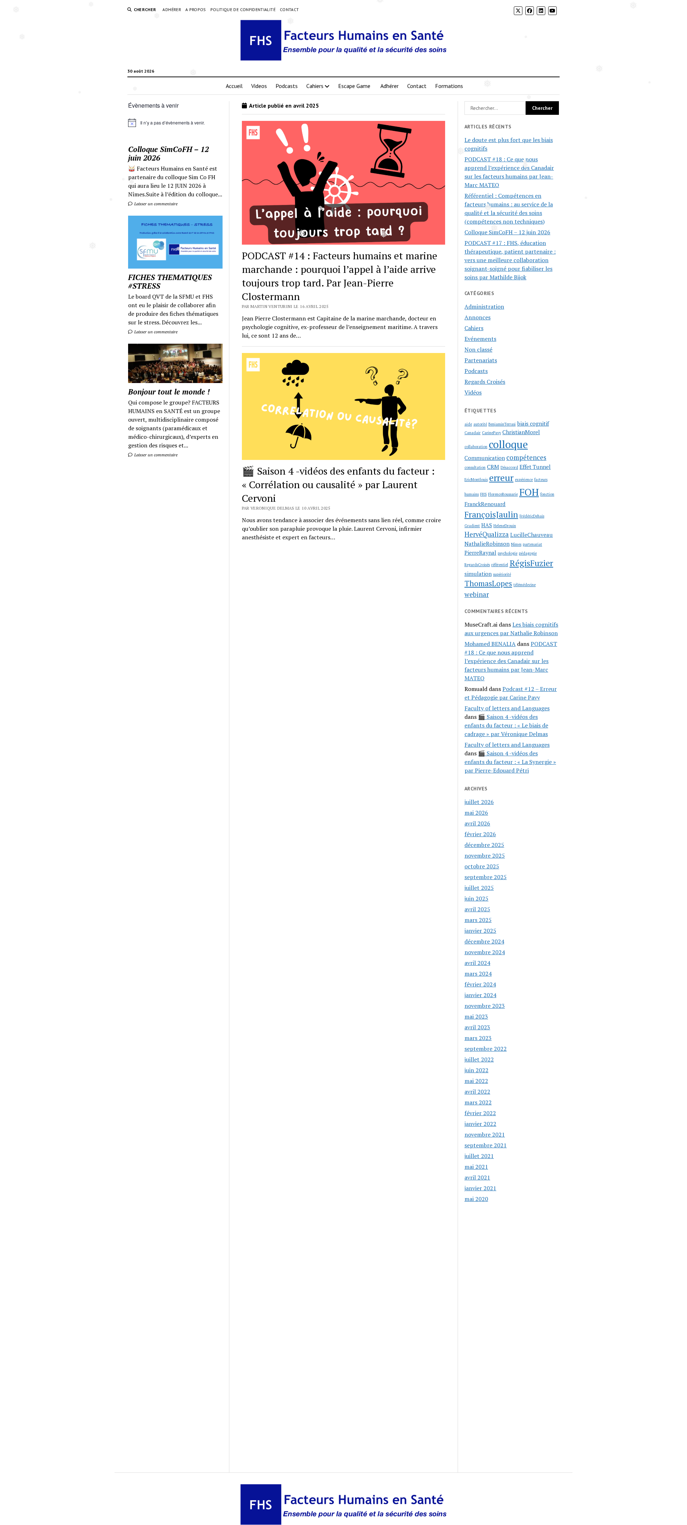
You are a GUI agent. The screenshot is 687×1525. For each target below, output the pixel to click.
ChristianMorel (521, 432)
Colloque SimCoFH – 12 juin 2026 (168, 153)
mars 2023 (478, 1038)
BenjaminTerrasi (502, 424)
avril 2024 (477, 963)
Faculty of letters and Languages (507, 708)
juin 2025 (476, 898)
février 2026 (480, 834)
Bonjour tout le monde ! (169, 391)
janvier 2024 (480, 995)
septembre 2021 (485, 1145)
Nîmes (516, 544)
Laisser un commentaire (155, 203)
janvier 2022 (480, 1124)
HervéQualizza (486, 534)
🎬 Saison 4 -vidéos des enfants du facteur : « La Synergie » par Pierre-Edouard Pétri (510, 761)
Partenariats (480, 360)
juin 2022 (476, 1070)
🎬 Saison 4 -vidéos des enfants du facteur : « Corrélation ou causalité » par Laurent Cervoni (338, 484)
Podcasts (287, 85)
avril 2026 (477, 823)
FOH (529, 492)
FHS (483, 494)
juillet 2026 (479, 802)
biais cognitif (533, 423)
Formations (449, 85)
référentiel (499, 564)
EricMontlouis (476, 479)
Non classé (478, 349)
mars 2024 (478, 973)
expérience (524, 479)
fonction (547, 494)
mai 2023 (476, 1016)
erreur (501, 478)
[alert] (175, 122)
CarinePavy (491, 432)
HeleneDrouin (504, 525)
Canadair (472, 432)
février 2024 (480, 984)
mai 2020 (476, 1199)
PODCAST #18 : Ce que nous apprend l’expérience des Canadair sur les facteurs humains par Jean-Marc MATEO (510, 661)
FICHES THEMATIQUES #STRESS (170, 281)
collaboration (475, 446)
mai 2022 (476, 1081)
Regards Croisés (484, 382)
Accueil (234, 85)
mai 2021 (476, 1167)
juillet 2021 (479, 1156)
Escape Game (355, 85)
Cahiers (314, 85)
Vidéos (473, 392)
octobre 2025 (481, 866)
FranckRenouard (485, 503)
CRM (493, 466)
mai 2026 (476, 813)
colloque (508, 444)
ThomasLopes (488, 583)
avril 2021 (477, 1177)
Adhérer (171, 9)
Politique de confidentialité (243, 9)
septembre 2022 (485, 1049)
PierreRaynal (480, 552)
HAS (486, 525)
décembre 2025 (484, 845)
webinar (476, 594)
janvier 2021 (480, 1188)
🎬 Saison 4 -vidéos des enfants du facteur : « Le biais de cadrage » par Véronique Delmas (506, 725)
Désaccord (509, 467)
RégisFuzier (531, 563)
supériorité (502, 574)
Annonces (477, 317)
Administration (484, 306)
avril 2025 (477, 909)
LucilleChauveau (531, 534)
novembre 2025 (484, 855)
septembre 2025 (485, 877)
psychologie (507, 553)
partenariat (532, 544)
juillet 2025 (479, 888)
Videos (259, 85)
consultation (475, 467)
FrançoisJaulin (491, 514)
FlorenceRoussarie (503, 494)
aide (468, 424)
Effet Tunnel (535, 466)
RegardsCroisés (477, 564)
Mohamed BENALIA (490, 644)
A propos (195, 9)
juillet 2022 (479, 1059)
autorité (480, 424)
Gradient (472, 525)
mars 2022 (478, 1102)
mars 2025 (478, 920)
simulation (478, 573)
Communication (484, 457)
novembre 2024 (484, 952)
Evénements (480, 339)
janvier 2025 (480, 931)
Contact (289, 9)
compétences (526, 457)
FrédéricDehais (532, 516)
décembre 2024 (484, 941)
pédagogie (528, 553)
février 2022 (480, 1113)
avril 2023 (477, 1027)
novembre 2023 (484, 1006)
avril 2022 (477, 1091)
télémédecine (524, 584)
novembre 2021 (484, 1134)
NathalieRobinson (487, 543)
